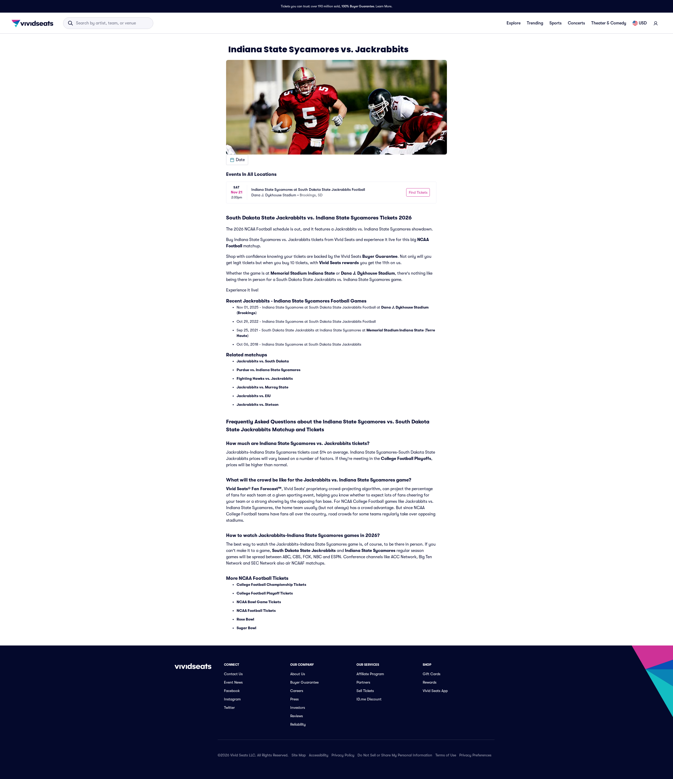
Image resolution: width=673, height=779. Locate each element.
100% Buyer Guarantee (357, 6)
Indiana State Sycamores (370, 550)
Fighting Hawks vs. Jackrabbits (265, 378)
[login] (655, 23)
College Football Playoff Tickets (265, 593)
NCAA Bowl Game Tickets (259, 602)
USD (643, 23)
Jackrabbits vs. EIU (254, 396)
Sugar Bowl (246, 628)
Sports (555, 23)
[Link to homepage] (34, 23)
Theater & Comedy (608, 23)
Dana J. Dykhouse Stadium (368, 273)
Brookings (247, 313)
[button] (237, 160)
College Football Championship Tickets (271, 584)
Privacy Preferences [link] (475, 755)
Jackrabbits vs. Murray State (262, 387)
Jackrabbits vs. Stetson (258, 404)
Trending (535, 23)
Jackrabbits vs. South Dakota (263, 361)
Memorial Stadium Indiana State (303, 273)
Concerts (576, 23)
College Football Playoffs (406, 458)
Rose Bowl (245, 619)
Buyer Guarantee (379, 256)
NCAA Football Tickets (256, 610)
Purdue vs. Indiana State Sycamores (268, 370)
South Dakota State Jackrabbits (304, 550)
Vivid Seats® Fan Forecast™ (254, 488)
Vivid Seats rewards (339, 262)
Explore (514, 23)
